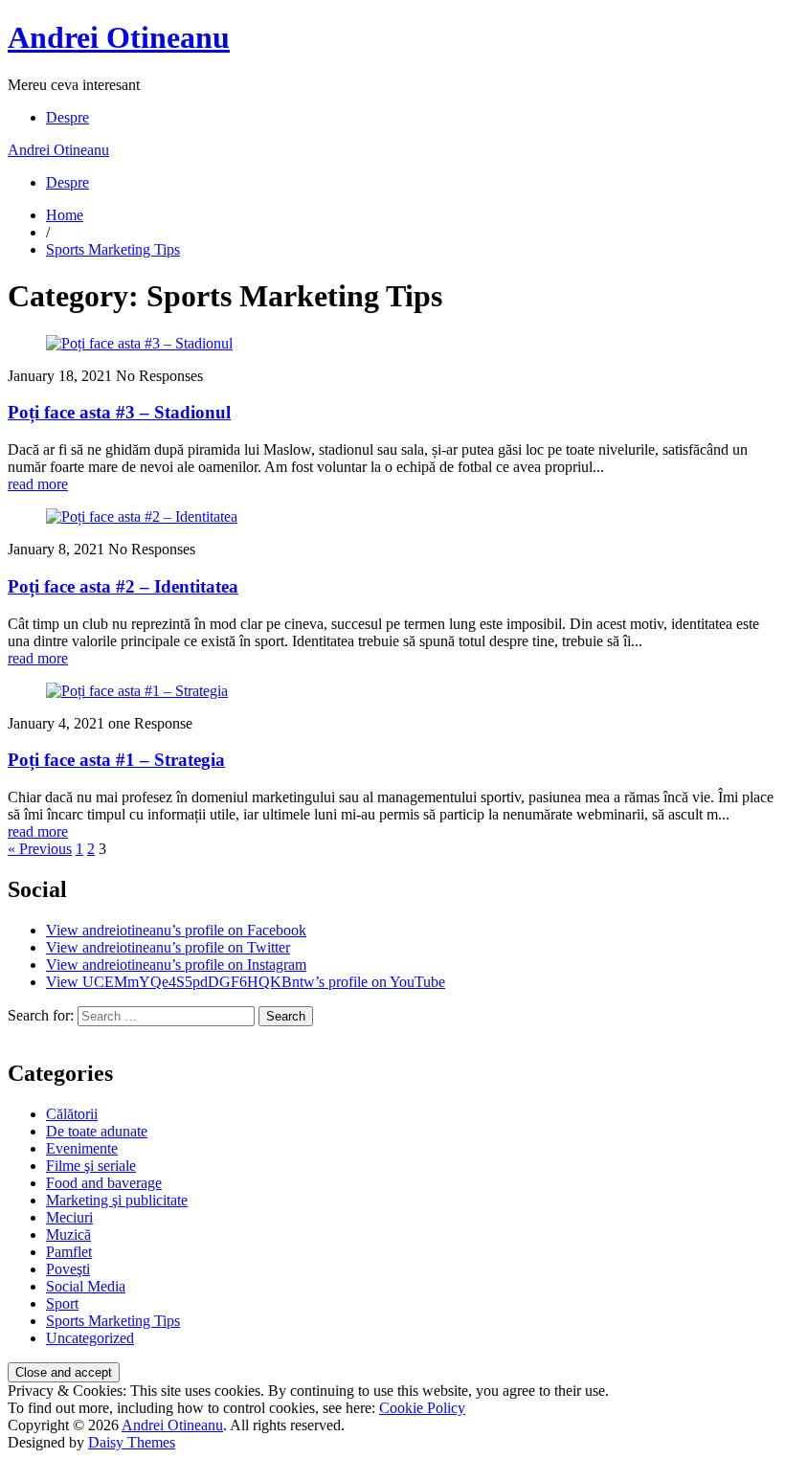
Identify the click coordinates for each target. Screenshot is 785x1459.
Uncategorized (90, 1338)
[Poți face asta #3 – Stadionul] (139, 343)
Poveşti (68, 1269)
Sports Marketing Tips (113, 249)
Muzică (68, 1234)
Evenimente (82, 1148)
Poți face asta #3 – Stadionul (119, 412)
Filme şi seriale (91, 1165)
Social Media (85, 1286)
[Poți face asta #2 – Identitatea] (141, 516)
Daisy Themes (131, 1442)
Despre (67, 117)
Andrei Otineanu (119, 37)
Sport (62, 1303)
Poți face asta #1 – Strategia (116, 760)
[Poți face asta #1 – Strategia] (137, 691)
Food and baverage (104, 1183)
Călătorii (72, 1114)
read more (38, 484)
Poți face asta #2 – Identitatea (123, 586)
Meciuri (69, 1217)
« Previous (40, 849)
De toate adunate (96, 1131)
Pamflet (69, 1252)
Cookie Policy (422, 1408)
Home (64, 215)
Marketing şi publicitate (117, 1200)
